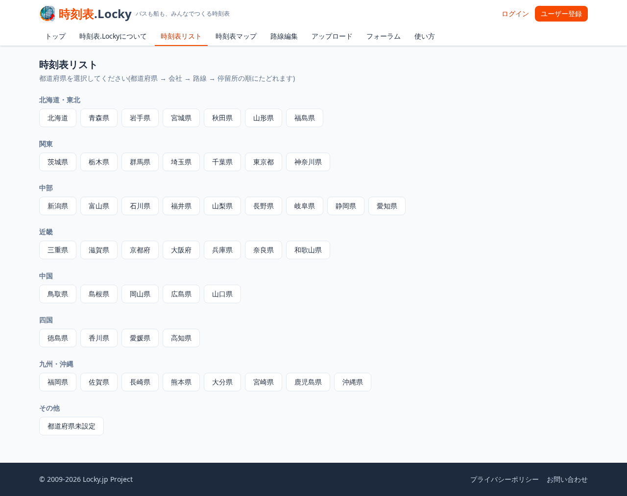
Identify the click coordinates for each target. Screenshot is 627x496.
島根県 (99, 293)
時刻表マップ (236, 36)
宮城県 (181, 117)
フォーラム (383, 36)
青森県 (99, 117)
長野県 (263, 205)
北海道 (58, 117)
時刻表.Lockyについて (113, 36)
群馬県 (140, 161)
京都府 (140, 249)
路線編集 (284, 36)
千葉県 (222, 161)
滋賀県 (99, 249)
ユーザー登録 (561, 13)
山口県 (222, 293)
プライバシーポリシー (504, 479)
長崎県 (140, 381)
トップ (55, 36)
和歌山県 (308, 249)
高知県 (181, 337)
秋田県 (222, 117)
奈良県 (263, 249)
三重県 (58, 249)
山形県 (263, 117)
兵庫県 (222, 249)
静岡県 (346, 205)
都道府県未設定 (72, 425)
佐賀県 (99, 381)
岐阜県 (304, 205)
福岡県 (58, 381)
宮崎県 (263, 381)
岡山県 (140, 293)
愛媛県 (140, 337)
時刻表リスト (181, 36)
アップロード (332, 36)
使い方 (424, 36)
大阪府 (181, 249)
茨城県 (58, 161)
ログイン (515, 13)
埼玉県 (181, 161)
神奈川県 (308, 161)
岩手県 (140, 117)
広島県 (181, 293)
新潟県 (58, 205)
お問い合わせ (567, 479)
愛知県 (387, 205)
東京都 (263, 161)
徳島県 (58, 337)
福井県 (181, 205)
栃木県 (99, 161)
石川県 (140, 205)
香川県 (99, 337)
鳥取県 (58, 293)
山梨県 (222, 205)
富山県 (99, 205)
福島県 (304, 117)
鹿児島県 (308, 381)
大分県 (222, 381)
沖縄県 (352, 381)
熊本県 (181, 381)
